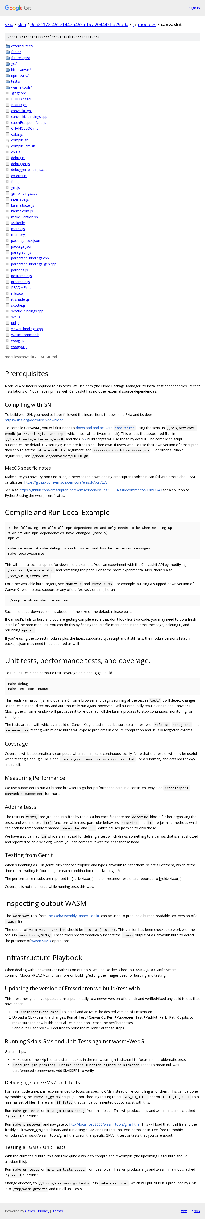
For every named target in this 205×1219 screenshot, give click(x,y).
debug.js (18, 157)
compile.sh (19, 140)
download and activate (105, 427)
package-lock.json (25, 240)
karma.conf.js (22, 211)
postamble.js (21, 275)
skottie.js (18, 305)
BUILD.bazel (21, 99)
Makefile (18, 222)
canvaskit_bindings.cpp (29, 116)
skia (9, 24)
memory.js (19, 234)
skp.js (15, 317)
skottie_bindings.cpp (27, 311)
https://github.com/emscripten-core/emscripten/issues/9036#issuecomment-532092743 (91, 490)
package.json (21, 246)
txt (184, 1211)
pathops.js (19, 270)
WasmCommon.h (25, 334)
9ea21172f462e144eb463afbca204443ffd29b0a (79, 24)
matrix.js (18, 228)
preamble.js (20, 281)
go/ (14, 63)
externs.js (19, 175)
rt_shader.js (20, 299)
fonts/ (16, 51)
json (196, 1211)
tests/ (15, 81)
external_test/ (22, 46)
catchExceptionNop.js (28, 122)
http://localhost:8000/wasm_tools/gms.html (105, 1124)
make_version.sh (24, 217)
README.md (21, 287)
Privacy (44, 1211)
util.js (15, 322)
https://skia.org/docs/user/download (34, 420)
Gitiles (30, 1211)
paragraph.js (21, 252)
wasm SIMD (41, 940)
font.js (16, 181)
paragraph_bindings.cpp (30, 258)
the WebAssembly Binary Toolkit (74, 915)
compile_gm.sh (23, 146)
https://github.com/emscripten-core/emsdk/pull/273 (66, 482)
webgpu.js (19, 346)
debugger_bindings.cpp (29, 169)
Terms (57, 1211)
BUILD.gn (19, 104)
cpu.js (15, 152)
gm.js (15, 187)
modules (147, 24)
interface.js (20, 199)
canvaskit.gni (21, 110)
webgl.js (17, 340)
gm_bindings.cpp (24, 193)
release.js (18, 293)
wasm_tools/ (21, 87)
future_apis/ (20, 57)
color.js (17, 134)
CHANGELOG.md (25, 128)
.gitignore (18, 93)
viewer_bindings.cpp (27, 328)
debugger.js (20, 163)
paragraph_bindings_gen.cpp (33, 264)
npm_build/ (20, 75)
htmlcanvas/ (21, 69)
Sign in (195, 8)
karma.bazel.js (22, 205)
